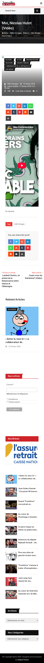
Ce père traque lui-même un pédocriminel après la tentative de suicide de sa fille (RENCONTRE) (28, 528)
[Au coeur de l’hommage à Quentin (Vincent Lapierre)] (11, 517)
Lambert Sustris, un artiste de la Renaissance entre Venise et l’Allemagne (11, 281)
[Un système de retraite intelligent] (21, 453)
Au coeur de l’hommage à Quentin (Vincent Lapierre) (27, 515)
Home (5, 33)
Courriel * (10, 384)
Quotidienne (13, 399)
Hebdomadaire (14, 402)
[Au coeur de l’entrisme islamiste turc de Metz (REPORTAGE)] (11, 594)
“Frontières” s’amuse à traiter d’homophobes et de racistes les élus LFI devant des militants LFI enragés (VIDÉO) (28, 567)
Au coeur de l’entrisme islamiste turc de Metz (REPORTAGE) (28, 592)
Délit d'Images (19, 224)
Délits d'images (16, 33)
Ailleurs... (26, 33)
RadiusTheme (23, 660)
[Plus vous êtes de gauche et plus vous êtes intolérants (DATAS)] (11, 556)
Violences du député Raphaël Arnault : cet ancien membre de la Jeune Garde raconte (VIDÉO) (27, 541)
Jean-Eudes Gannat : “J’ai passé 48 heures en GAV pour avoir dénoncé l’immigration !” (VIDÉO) (28, 490)
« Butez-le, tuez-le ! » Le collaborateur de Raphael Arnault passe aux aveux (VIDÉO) (28, 477)
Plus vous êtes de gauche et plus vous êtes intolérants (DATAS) (27, 554)
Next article (36, 273)
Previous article (9, 273)
